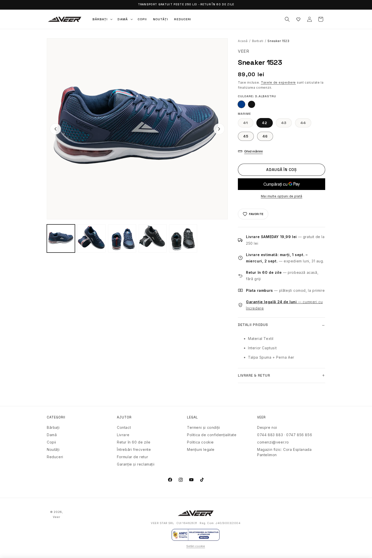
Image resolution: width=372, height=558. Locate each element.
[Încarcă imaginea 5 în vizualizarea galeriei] (153, 238)
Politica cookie (200, 442)
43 (286, 123)
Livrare (123, 435)
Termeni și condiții (203, 427)
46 (265, 136)
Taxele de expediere (278, 82)
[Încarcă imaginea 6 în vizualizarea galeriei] (183, 238)
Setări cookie (195, 546)
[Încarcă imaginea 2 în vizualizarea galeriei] (91, 238)
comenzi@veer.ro (273, 442)
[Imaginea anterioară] (55, 128)
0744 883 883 (270, 435)
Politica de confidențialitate (211, 435)
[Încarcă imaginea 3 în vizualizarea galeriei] (122, 238)
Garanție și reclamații (135, 464)
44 (305, 123)
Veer (56, 517)
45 (246, 136)
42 (264, 123)
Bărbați (53, 427)
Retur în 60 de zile (133, 442)
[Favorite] (298, 19)
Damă (52, 435)
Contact (124, 427)
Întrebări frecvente (134, 449)
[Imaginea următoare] (219, 128)
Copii (51, 442)
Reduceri (55, 457)
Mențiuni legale (201, 449)
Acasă (243, 41)
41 (248, 123)
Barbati (257, 41)
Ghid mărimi (253, 151)
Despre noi (267, 427)
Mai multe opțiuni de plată (281, 196)
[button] (102, 19)
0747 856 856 (299, 435)
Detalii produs (253, 324)
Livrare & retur (254, 375)
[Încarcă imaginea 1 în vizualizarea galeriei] (61, 238)
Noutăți (53, 449)
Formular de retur (132, 457)
